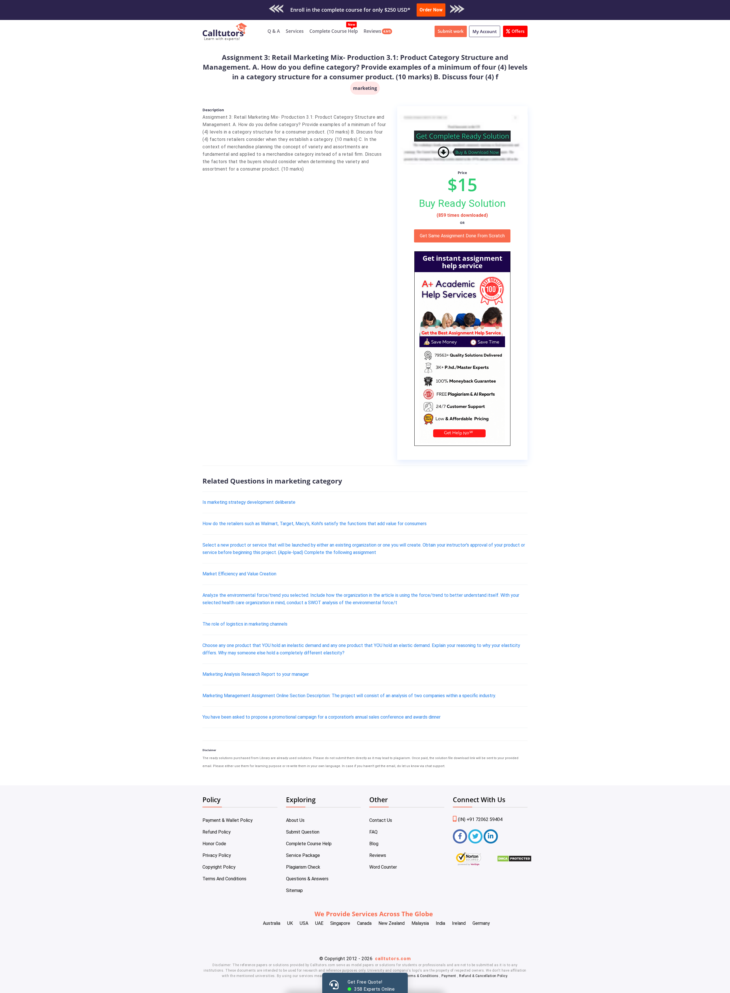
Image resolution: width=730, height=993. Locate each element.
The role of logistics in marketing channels (244, 624)
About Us (295, 820)
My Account (485, 31)
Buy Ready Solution (462, 203)
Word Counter (383, 867)
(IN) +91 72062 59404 (480, 819)
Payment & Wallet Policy (227, 820)
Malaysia (420, 923)
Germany (481, 923)
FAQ (373, 832)
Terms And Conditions (224, 878)
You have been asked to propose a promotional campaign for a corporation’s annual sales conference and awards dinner (321, 717)
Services (295, 31)
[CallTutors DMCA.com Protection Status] (514, 860)
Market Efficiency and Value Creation (239, 574)
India (440, 923)
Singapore (340, 923)
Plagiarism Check (303, 867)
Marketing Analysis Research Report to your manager (255, 674)
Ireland (459, 923)
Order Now (431, 10)
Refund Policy (216, 832)
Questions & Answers (307, 878)
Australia (271, 923)
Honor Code (214, 843)
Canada (364, 923)
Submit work (451, 31)
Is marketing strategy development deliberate (248, 502)
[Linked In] (491, 836)
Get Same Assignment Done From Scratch (462, 235)
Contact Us (380, 820)
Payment (449, 976)
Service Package (303, 855)
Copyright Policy (219, 867)
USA (304, 923)
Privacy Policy (216, 855)
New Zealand (391, 923)
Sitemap (294, 890)
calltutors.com (393, 958)
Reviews (372, 31)
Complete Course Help (333, 31)
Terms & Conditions (422, 976)
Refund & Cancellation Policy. (483, 976)
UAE (319, 923)
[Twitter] (475, 836)
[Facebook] (460, 836)
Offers (518, 31)
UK (290, 923)
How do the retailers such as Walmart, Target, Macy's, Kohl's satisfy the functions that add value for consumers (314, 523)
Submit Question (302, 832)
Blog (373, 843)
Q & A (273, 31)
